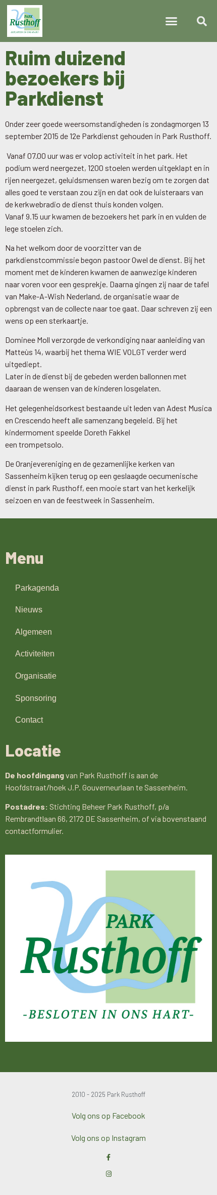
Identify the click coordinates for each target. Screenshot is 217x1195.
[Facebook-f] (108, 1157)
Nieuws (28, 609)
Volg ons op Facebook (108, 1115)
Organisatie (36, 676)
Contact (29, 720)
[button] (171, 21)
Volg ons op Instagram (108, 1137)
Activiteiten (35, 653)
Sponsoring (36, 698)
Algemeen (33, 632)
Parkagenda (37, 588)
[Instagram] (108, 1174)
